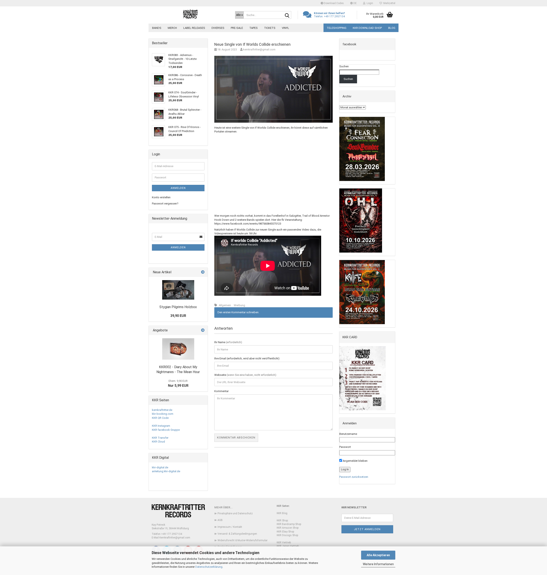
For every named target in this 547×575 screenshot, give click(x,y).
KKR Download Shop (367, 27)
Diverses (218, 27)
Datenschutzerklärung (208, 566)
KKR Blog (282, 513)
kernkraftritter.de (162, 410)
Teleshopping (336, 27)
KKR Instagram (161, 425)
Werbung (239, 305)
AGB (220, 520)
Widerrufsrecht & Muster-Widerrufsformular (243, 540)
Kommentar (221, 391)
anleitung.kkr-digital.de (166, 471)
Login (369, 3)
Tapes (253, 27)
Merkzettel (388, 3)
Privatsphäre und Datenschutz (235, 513)
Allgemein (225, 305)
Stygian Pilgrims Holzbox (178, 307)
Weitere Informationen (378, 564)
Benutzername (348, 433)
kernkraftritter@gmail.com (259, 49)
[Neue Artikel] (202, 272)
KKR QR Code (160, 417)
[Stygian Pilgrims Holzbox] (178, 290)
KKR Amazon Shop (287, 527)
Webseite (245, 374)
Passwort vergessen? (165, 203)
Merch (172, 27)
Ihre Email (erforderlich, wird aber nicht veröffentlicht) (246, 358)
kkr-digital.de (160, 467)
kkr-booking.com (162, 413)
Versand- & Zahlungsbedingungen (237, 533)
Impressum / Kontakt (230, 526)
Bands (156, 27)
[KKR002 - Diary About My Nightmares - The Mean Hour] (178, 349)
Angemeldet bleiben (355, 460)
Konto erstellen (161, 197)
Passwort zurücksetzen (353, 476)
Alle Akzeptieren (378, 555)
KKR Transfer (160, 437)
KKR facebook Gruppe (166, 429)
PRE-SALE (237, 27)
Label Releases (194, 27)
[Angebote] (202, 330)
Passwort (345, 447)
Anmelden (178, 188)
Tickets (269, 27)
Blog (391, 27)
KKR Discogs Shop (287, 535)
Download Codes (333, 3)
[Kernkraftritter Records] (190, 13)
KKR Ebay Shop (285, 531)
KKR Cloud (158, 441)
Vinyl (285, 27)
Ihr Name (228, 342)
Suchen (344, 66)
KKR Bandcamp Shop (289, 524)
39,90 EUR (178, 316)
